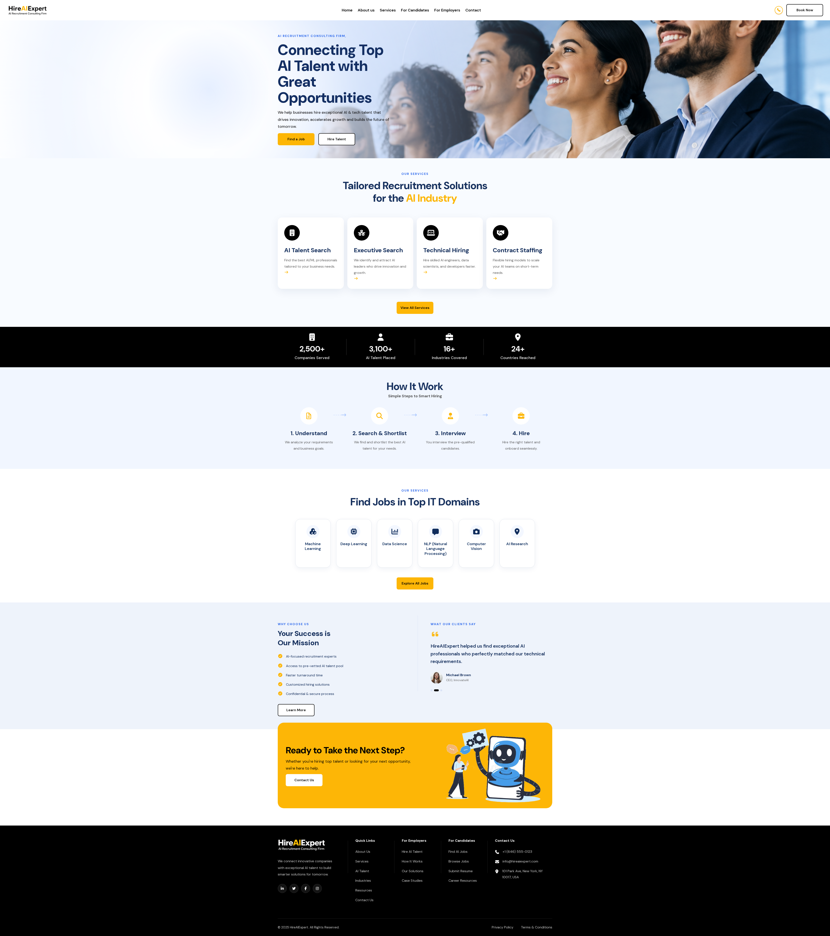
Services (388, 10)
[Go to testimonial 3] (439, 690)
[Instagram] (317, 888)
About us (366, 10)
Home (347, 10)
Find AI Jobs (458, 851)
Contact (473, 10)
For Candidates (415, 10)
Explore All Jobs (415, 583)
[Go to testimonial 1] (432, 690)
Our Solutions (412, 871)
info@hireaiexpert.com (520, 861)
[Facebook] (305, 888)
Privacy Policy (502, 927)
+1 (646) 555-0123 (517, 851)
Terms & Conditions (536, 927)
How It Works (412, 861)
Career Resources (463, 880)
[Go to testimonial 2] (435, 690)
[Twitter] (293, 888)
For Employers (447, 10)
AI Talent (362, 871)
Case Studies (412, 880)
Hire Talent (336, 139)
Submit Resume (461, 871)
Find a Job (296, 139)
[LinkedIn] (282, 888)
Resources (363, 890)
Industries (363, 880)
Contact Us (304, 780)
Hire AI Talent (412, 851)
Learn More (296, 710)
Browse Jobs (459, 861)
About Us (362, 851)
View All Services (415, 307)
